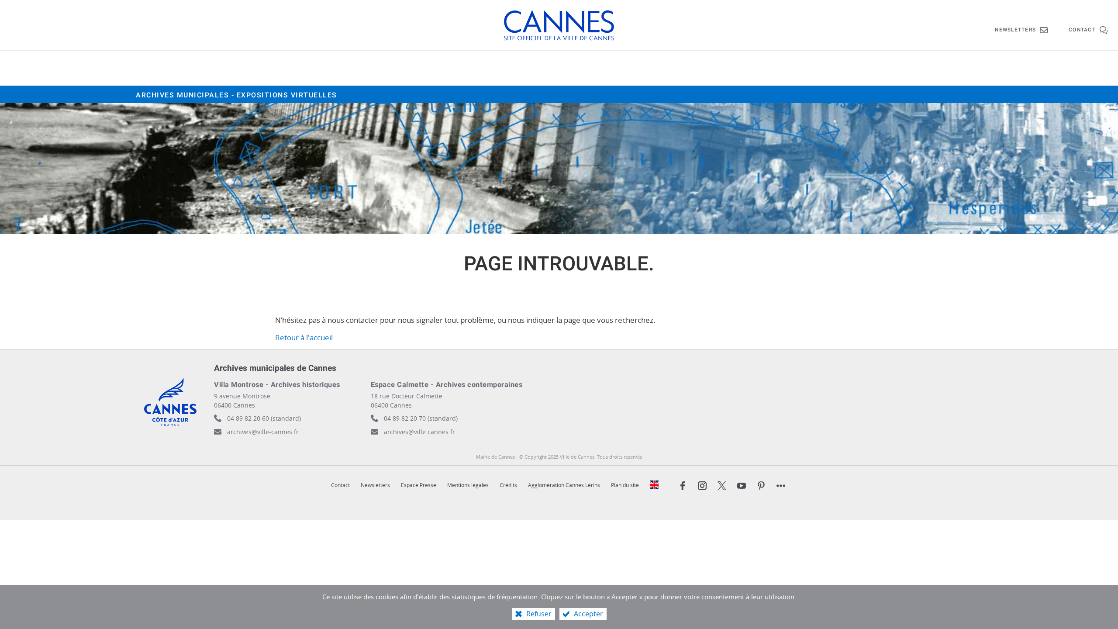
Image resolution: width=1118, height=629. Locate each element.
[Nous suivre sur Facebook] (682, 485)
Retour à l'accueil (304, 337)
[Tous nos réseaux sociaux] (780, 485)
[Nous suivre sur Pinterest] (761, 485)
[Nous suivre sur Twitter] (721, 485)
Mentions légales (468, 485)
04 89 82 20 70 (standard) (421, 418)
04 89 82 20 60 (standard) (264, 418)
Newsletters (375, 485)
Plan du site (625, 485)
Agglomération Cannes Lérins (564, 485)
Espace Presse (418, 485)
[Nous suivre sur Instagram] (702, 485)
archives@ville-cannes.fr (263, 432)
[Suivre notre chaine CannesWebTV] (741, 485)
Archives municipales (236, 95)
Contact (340, 485)
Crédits (508, 485)
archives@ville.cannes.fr (419, 432)
